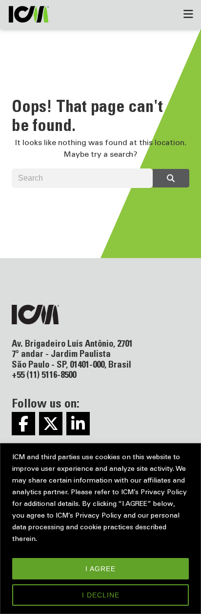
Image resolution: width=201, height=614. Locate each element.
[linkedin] (78, 423)
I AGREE (100, 569)
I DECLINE (101, 595)
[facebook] (23, 423)
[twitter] (50, 423)
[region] (100, 528)
